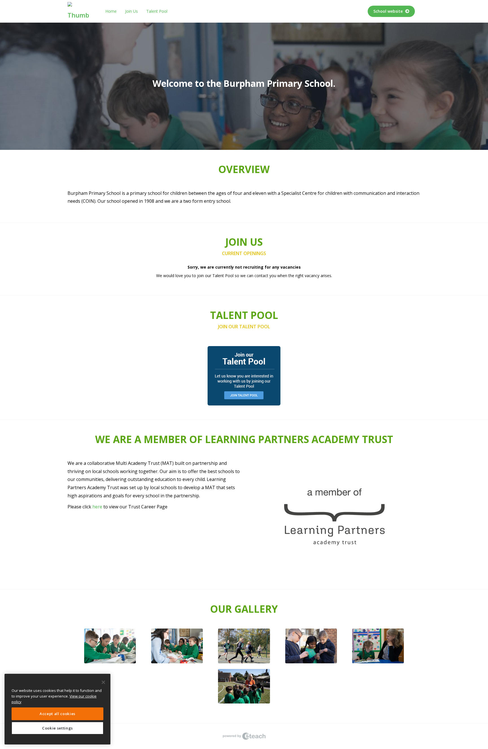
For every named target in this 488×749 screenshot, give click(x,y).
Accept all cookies (57, 713)
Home (111, 11)
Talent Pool (156, 11)
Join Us (131, 11)
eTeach (244, 736)
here (97, 507)
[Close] (103, 682)
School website (388, 11)
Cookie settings (57, 728)
